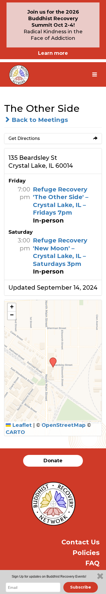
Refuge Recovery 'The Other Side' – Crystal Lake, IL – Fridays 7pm (60, 201)
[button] (51, 359)
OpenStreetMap (64, 425)
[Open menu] (94, 74)
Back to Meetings (39, 120)
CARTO (15, 432)
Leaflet (21, 425)
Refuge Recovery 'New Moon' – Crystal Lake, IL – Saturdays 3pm (60, 252)
